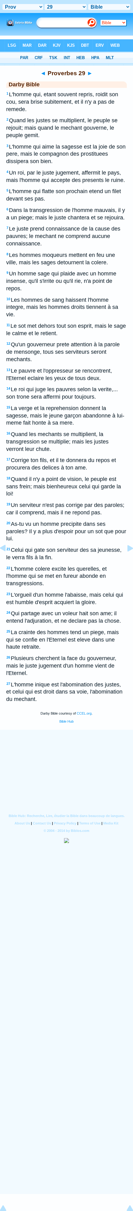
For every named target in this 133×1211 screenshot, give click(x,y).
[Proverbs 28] (7, 562)
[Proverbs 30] (125, 562)
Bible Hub (66, 721)
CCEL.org (84, 713)
